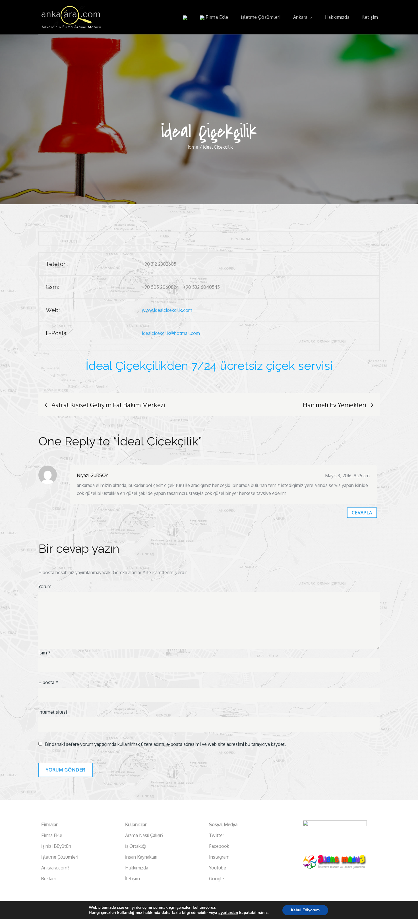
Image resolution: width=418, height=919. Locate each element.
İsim (44, 653)
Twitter (216, 835)
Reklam (48, 878)
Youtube (217, 868)
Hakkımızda (337, 17)
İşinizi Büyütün (56, 846)
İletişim (370, 17)
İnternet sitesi (52, 712)
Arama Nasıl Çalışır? (144, 835)
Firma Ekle (216, 17)
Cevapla (362, 512)
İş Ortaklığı (135, 846)
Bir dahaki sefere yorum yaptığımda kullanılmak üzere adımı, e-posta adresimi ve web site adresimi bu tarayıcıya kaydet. (165, 744)
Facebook (219, 846)
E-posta (48, 682)
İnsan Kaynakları (141, 857)
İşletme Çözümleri (261, 17)
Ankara (300, 17)
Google (216, 878)
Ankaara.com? (55, 868)
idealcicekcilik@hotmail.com (171, 333)
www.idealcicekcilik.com (167, 310)
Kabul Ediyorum (305, 910)
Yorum (44, 586)
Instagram (219, 857)
